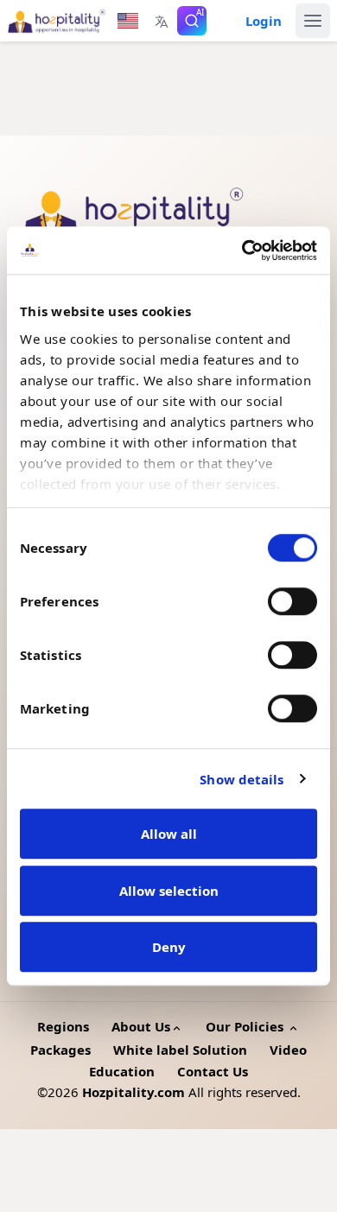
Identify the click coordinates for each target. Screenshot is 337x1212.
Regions (63, 1026)
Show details (241, 779)
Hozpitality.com (133, 1092)
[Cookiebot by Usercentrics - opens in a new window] (242, 250)
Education (122, 1071)
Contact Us (212, 1071)
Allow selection (169, 890)
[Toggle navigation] (313, 20)
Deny (169, 946)
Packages (60, 1049)
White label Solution (180, 1049)
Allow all (169, 833)
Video (288, 1049)
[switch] (292, 601)
